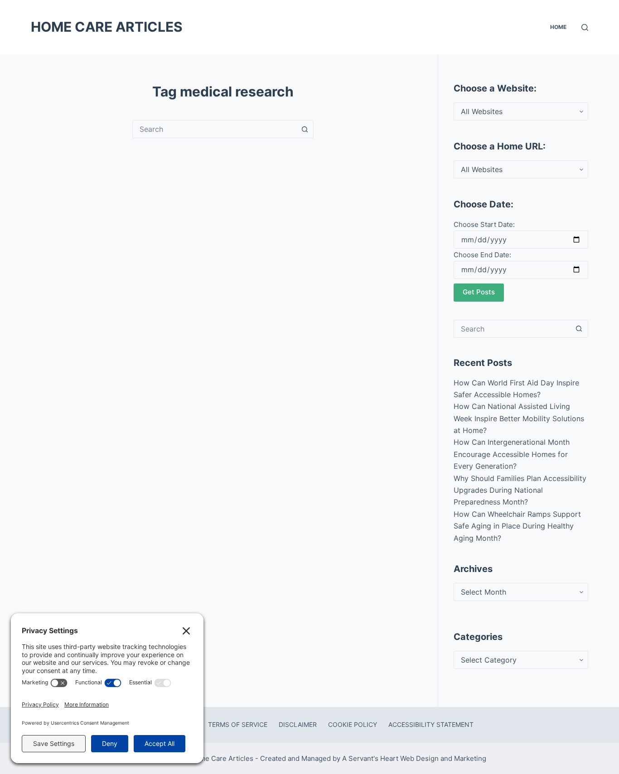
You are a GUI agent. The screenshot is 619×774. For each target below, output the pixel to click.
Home (558, 27)
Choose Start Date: (484, 224)
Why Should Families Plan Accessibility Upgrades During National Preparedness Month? (520, 490)
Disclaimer (298, 724)
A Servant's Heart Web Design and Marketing (415, 758)
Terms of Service (237, 724)
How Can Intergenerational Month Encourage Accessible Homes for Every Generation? (512, 454)
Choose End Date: (482, 254)
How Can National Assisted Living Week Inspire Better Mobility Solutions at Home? (519, 418)
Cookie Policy (352, 724)
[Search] (584, 27)
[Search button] (304, 129)
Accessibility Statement (431, 724)
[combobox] (214, 129)
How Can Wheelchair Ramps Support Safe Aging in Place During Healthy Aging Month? (517, 526)
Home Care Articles (107, 27)
